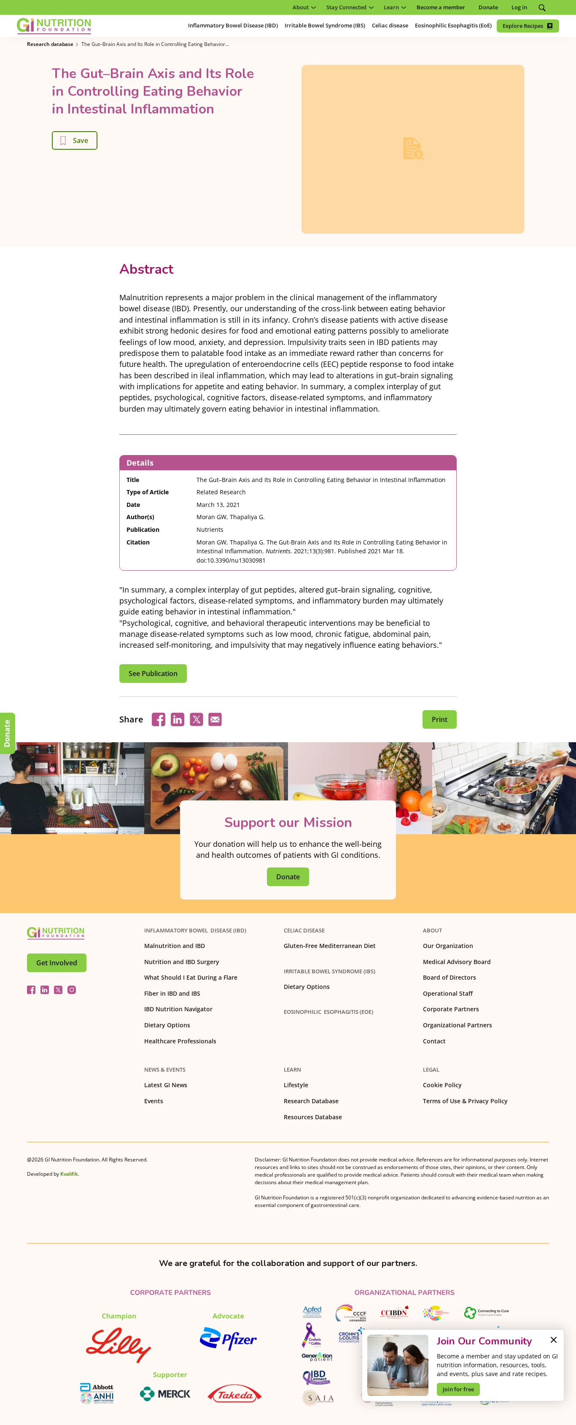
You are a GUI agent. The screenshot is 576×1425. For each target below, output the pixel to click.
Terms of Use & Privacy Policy (465, 1101)
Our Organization (448, 946)
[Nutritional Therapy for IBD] (55, 933)
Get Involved (56, 962)
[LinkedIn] (44, 990)
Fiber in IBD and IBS (172, 993)
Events (153, 1101)
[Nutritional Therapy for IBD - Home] (54, 26)
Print (439, 719)
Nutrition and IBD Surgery (181, 962)
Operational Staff (448, 993)
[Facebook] (31, 990)
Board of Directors (449, 977)
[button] (303, 7)
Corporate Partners (451, 1009)
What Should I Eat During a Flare (190, 977)
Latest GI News (165, 1085)
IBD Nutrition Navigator (178, 1009)
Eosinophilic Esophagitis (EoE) (328, 1012)
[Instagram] (71, 990)
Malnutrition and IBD (174, 946)
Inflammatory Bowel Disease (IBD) (195, 930)
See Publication (153, 673)
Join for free (458, 1389)
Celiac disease (304, 930)
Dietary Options (167, 1025)
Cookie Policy (442, 1085)
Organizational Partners (457, 1025)
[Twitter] (58, 990)
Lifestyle (296, 1085)
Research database (50, 44)
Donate (7, 733)
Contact (434, 1041)
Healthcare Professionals (180, 1041)
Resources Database (313, 1117)
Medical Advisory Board (457, 962)
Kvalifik (69, 1173)
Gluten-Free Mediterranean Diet (330, 946)
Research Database (311, 1101)
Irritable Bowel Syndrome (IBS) (329, 971)
